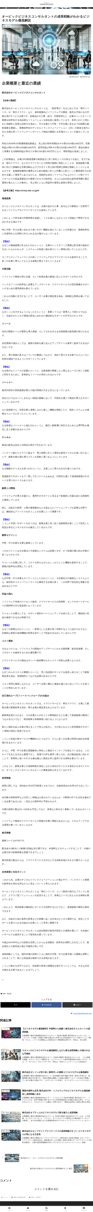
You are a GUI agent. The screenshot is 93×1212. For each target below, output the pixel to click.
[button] (77, 1005)
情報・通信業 (7, 994)
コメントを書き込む (46, 1188)
